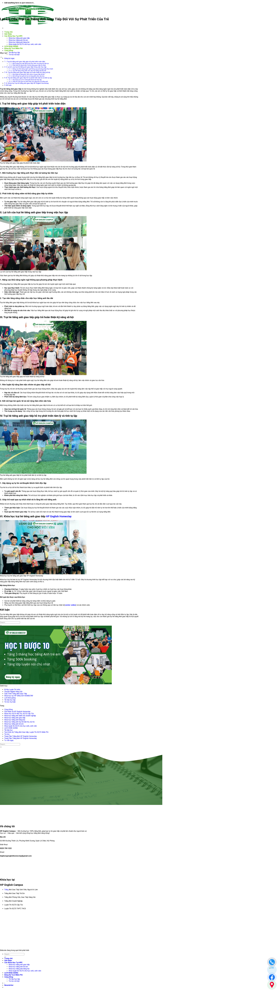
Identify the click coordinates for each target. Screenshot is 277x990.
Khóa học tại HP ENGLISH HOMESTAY (18, 696)
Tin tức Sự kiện (10, 702)
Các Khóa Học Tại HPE (13, 36)
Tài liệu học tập (14, 52)
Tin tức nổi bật (14, 55)
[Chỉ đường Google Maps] (272, 985)
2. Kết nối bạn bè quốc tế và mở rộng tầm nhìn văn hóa (27, 76)
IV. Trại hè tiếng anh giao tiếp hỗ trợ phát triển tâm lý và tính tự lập (29, 78)
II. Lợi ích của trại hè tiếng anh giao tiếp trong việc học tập (26, 67)
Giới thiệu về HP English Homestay (17, 712)
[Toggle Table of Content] (1, 58)
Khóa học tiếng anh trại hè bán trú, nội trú (19, 722)
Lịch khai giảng (10, 698)
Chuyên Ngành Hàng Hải (13, 692)
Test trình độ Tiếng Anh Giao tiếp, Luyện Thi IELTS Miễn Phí (26, 732)
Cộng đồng (8, 50)
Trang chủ (8, 32)
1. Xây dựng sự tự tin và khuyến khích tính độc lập (26, 80)
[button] (9, 985)
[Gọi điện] (272, 962)
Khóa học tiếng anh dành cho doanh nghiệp (20, 716)
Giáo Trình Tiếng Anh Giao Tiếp (15, 694)
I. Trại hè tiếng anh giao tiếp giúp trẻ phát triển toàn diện (25, 62)
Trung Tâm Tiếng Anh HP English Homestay (20, 736)
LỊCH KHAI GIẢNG (11, 46)
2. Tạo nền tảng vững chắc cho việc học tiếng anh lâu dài (28, 70)
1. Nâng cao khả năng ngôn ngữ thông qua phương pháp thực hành (32, 69)
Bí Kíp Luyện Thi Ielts (12, 690)
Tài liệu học (8, 730)
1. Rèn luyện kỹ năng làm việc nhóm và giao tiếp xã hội (27, 74)
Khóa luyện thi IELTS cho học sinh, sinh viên (25, 44)
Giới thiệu (8, 34)
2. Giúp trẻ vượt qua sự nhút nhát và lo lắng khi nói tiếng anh (29, 81)
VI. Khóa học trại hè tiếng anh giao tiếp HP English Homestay (27, 83)
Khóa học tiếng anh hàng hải (19, 42)
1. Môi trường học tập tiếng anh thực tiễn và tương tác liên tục (30, 63)
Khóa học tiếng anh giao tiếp (19, 38)
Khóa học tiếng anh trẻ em (18, 40)
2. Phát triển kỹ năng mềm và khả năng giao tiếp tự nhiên (28, 65)
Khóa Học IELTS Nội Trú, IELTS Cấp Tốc (19, 714)
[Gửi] (1, 625)
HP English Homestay (59, 516)
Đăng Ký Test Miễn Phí (13, 48)
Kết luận (9, 85)
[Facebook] (272, 977)
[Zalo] (272, 970)
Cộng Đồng (8, 709)
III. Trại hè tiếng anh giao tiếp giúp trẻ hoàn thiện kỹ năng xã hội (28, 72)
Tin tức (7, 734)
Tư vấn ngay (9, 740)
